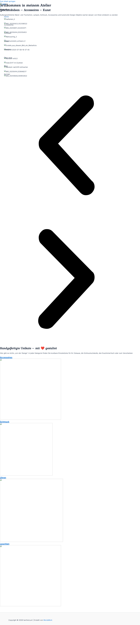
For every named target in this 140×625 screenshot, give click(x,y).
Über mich (8, 58)
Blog (6, 66)
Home (6, 17)
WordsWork (47, 620)
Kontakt (7, 74)
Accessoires (8, 25)
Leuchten (7, 49)
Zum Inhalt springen (7, 1)
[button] (66, 146)
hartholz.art (4, 9)
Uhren (6, 41)
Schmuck (7, 33)
